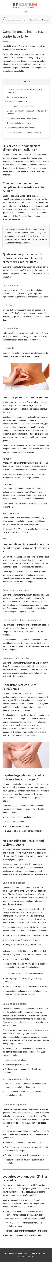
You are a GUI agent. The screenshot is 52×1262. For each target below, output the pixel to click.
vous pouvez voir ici (27, 735)
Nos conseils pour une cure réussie (21, 128)
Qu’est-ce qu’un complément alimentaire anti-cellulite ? (24, 90)
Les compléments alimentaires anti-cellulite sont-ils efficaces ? (27, 112)
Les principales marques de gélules (20, 106)
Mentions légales (23, 1256)
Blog (33, 1256)
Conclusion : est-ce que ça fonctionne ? (22, 118)
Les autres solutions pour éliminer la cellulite (24, 132)
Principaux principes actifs (17, 102)
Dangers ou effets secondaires (19, 123)
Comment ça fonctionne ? (17, 97)
